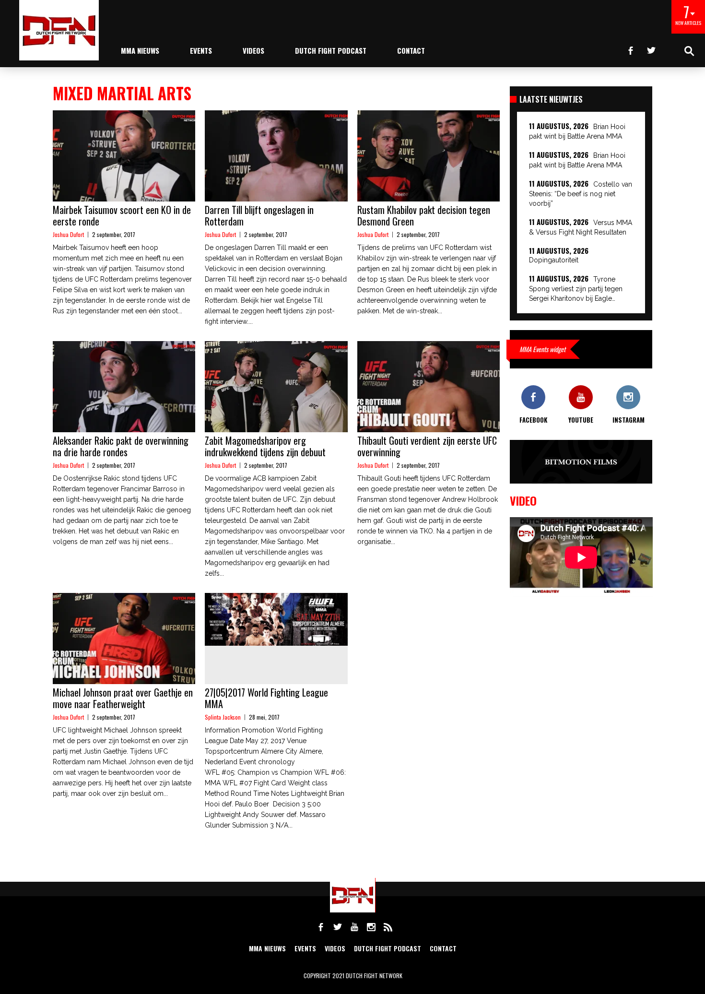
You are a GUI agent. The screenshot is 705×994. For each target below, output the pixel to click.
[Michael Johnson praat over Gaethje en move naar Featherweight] (124, 638)
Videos (253, 50)
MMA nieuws (140, 50)
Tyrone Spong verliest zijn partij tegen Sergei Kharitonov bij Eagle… (576, 288)
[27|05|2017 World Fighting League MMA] (276, 619)
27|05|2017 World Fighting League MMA (266, 698)
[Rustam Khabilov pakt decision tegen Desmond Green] (428, 155)
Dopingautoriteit (553, 260)
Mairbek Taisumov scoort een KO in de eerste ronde (122, 215)
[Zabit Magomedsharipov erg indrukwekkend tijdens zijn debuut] (276, 386)
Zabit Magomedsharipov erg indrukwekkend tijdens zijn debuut (265, 446)
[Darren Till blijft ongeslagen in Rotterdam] (276, 155)
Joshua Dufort (68, 234)
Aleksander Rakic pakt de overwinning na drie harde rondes (120, 446)
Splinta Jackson (223, 717)
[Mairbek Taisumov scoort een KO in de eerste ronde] (124, 155)
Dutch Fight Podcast (330, 50)
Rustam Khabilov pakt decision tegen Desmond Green (423, 215)
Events (201, 50)
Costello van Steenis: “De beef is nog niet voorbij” (580, 193)
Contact (411, 50)
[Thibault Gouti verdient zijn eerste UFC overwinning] (428, 386)
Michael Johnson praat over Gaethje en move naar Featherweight (123, 698)
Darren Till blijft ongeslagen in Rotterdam (259, 215)
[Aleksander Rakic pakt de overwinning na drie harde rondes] (124, 386)
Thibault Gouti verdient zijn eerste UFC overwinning (427, 446)
